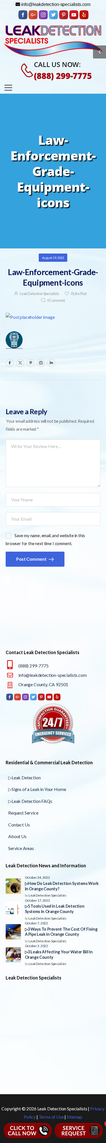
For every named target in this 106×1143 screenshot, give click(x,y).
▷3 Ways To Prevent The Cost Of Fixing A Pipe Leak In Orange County (61, 932)
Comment (56, 300)
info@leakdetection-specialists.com (52, 675)
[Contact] (24, 70)
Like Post (79, 294)
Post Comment (31, 559)
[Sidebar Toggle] (99, 51)
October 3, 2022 (36, 946)
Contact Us (19, 824)
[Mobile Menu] (8, 87)
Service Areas (21, 848)
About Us (17, 836)
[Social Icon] (10, 363)
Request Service (23, 812)
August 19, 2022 (53, 257)
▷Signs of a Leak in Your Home (37, 789)
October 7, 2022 (36, 923)
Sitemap (74, 1116)
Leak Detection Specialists (39, 294)
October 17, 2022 (37, 900)
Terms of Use (51, 1116)
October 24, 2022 (37, 877)
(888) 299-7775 (63, 75)
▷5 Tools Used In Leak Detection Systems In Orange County (55, 909)
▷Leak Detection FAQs (30, 801)
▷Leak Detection (24, 777)
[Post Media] (53, 317)
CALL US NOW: (57, 64)
